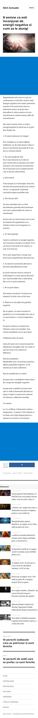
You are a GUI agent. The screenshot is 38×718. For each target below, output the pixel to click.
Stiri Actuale (11, 7)
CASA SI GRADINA (10, 702)
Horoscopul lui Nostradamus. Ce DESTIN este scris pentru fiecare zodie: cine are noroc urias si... (24, 497)
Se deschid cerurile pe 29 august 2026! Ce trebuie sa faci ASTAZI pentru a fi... (24, 552)
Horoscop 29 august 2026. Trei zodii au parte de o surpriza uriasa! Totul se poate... (24, 579)
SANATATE (7, 697)
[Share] (22, 465)
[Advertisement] (19, 76)
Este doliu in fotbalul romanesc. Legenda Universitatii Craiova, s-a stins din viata (24, 621)
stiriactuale (7, 473)
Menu (31, 8)
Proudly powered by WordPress (23, 714)
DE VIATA (7, 692)
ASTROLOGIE (8, 681)
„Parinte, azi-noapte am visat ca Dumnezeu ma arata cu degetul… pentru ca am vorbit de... (24, 510)
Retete (6, 707)
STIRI (5, 676)
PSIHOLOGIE (28, 473)
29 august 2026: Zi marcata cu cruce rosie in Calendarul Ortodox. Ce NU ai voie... (23, 566)
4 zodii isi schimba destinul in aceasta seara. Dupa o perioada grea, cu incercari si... (23, 538)
